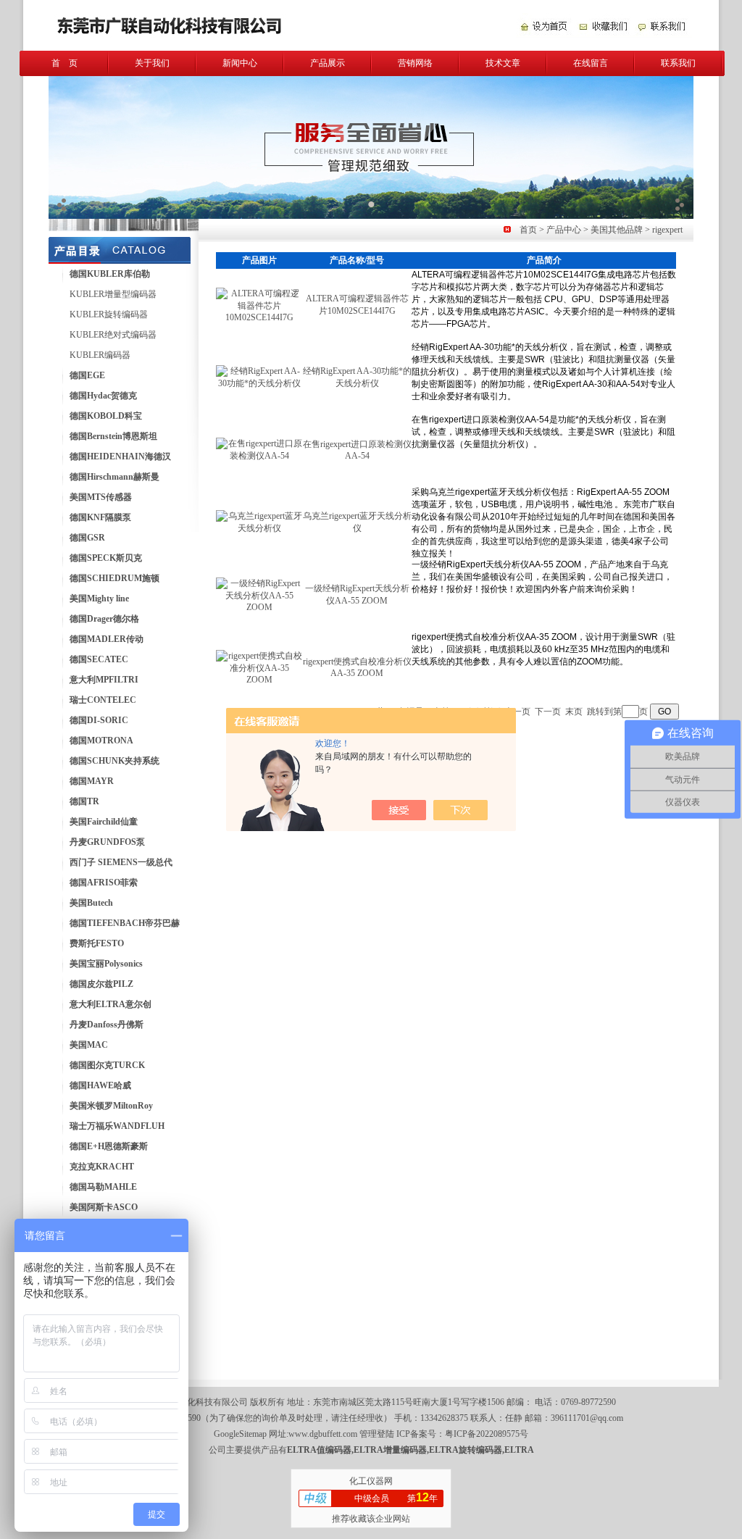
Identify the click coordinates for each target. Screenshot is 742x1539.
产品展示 (327, 63)
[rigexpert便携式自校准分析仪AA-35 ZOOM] (259, 680)
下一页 (548, 711)
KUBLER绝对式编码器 (113, 335)
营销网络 (415, 63)
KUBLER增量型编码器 (113, 294)
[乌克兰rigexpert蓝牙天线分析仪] (259, 528)
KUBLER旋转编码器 (109, 314)
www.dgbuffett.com (322, 1434)
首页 (528, 230)
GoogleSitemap (240, 1434)
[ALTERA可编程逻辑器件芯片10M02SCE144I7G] (259, 317)
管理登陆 (376, 1434)
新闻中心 (239, 63)
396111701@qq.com (587, 1418)
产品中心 (563, 230)
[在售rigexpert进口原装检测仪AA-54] (259, 456)
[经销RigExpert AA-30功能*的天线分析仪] (259, 383)
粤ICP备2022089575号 (486, 1434)
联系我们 (678, 63)
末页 (574, 711)
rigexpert (667, 230)
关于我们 (152, 63)
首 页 (64, 63)
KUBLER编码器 (100, 355)
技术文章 (502, 63)
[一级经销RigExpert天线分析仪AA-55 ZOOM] (259, 607)
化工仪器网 (371, 1481)
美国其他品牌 (617, 230)
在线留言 (590, 63)
